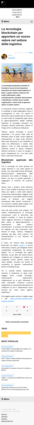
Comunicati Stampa (7, 346)
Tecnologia (5, 333)
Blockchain (14, 333)
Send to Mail (17, 314)
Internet (4, 336)
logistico (22, 245)
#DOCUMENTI (17, 10)
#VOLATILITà (17, 12)
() (17, 322)
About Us (4, 414)
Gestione (22, 333)
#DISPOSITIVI (17, 15)
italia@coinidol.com (7, 421)
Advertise (4, 419)
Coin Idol (11, 58)
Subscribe (4, 416)
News (31, 52)
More (18, 17)
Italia (28, 333)
